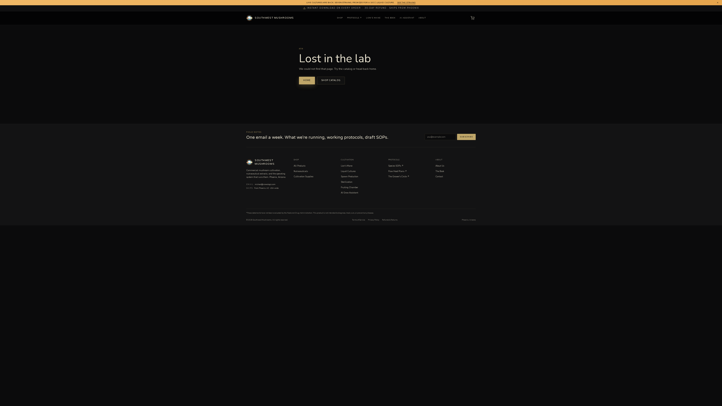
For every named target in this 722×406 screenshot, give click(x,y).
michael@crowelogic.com (265, 184)
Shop (340, 18)
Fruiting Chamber (349, 187)
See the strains (406, 3)
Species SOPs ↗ (395, 165)
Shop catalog (331, 80)
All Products (299, 165)
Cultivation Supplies (303, 176)
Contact (439, 176)
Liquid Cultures (348, 171)
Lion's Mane (373, 18)
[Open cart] (472, 18)
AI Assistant (407, 18)
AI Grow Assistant (349, 192)
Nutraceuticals (301, 171)
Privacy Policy (373, 220)
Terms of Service (358, 220)
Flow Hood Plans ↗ (397, 171)
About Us (439, 165)
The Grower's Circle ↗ (398, 176)
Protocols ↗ (354, 18)
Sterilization (346, 182)
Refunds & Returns (389, 220)
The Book (390, 18)
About (422, 18)
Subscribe (466, 137)
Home (307, 80)
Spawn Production (349, 176)
